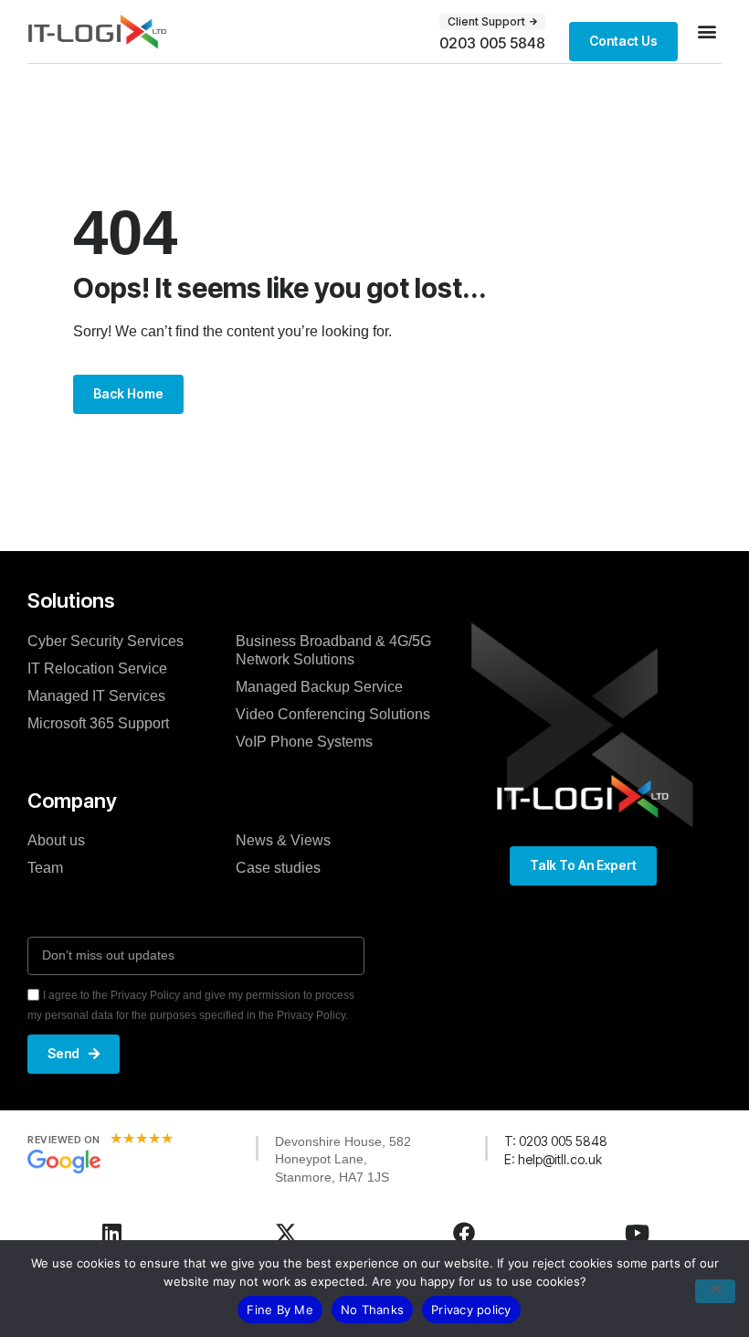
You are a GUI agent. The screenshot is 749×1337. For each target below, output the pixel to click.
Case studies (278, 867)
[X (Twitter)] (286, 1233)
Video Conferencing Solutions (333, 714)
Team (45, 867)
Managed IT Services (96, 696)
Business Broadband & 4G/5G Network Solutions (333, 650)
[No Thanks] (715, 1291)
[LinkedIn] (112, 1233)
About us (56, 840)
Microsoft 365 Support (98, 723)
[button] (706, 31)
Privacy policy (471, 1309)
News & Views (283, 840)
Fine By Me (280, 1309)
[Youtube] (638, 1233)
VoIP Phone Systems (304, 741)
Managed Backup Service (319, 687)
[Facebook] (464, 1233)
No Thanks (372, 1309)
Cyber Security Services (105, 641)
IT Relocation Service (97, 668)
